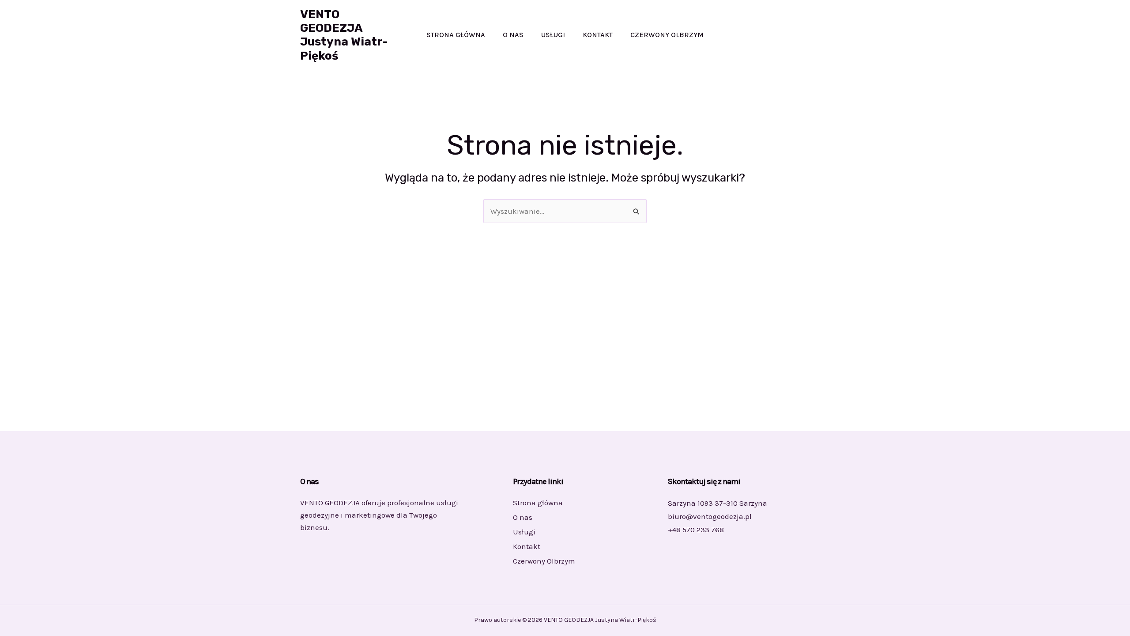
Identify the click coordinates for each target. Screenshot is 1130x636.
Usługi (553, 34)
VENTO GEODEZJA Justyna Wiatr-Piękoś (344, 35)
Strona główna (455, 34)
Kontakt (598, 34)
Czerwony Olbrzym (667, 34)
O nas (513, 34)
